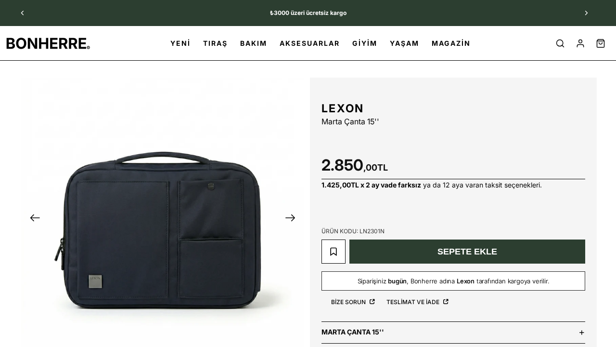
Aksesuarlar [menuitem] (310, 43)
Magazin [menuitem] (451, 43)
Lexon (342, 108)
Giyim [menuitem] (364, 43)
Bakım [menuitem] (253, 43)
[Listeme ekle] (333, 252)
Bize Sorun (349, 302)
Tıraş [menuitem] (215, 43)
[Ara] (560, 43)
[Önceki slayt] (22, 13)
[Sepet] (600, 43)
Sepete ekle (467, 251)
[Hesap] (580, 43)
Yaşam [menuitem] (404, 43)
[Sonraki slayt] (586, 13)
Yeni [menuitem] (180, 43)
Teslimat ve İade (413, 302)
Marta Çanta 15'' (352, 332)
